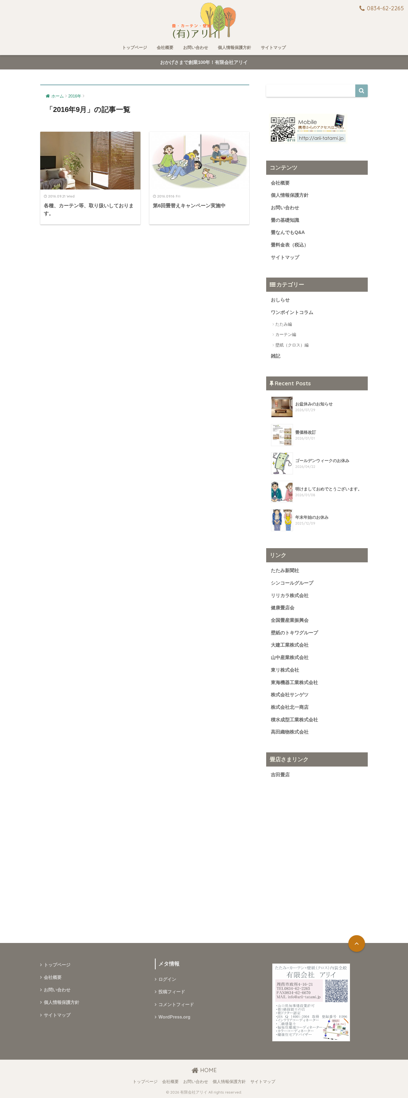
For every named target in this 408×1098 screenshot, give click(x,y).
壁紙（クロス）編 (292, 345)
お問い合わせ (195, 47)
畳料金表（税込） (290, 245)
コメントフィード (176, 1004)
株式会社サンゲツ (290, 694)
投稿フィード (171, 991)
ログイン (167, 979)
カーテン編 (285, 334)
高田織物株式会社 (290, 732)
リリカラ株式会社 (290, 595)
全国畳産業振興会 (290, 620)
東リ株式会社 (285, 670)
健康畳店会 (282, 607)
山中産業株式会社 (290, 657)
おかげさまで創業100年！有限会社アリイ (204, 62)
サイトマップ (273, 47)
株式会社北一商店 (290, 707)
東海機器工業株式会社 (294, 682)
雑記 (275, 356)
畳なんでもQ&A (288, 232)
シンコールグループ (292, 583)
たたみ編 (283, 324)
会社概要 (165, 47)
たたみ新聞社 (285, 570)
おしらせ (280, 300)
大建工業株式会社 (290, 645)
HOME (207, 1070)
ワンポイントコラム (292, 312)
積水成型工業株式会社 (294, 719)
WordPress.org (174, 1017)
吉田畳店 (280, 774)
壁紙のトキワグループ (294, 632)
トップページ (134, 47)
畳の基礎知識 (285, 220)
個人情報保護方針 (234, 47)
